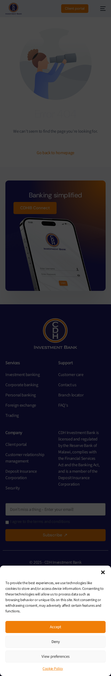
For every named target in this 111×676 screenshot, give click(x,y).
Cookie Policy (53, 668)
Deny (55, 642)
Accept (55, 627)
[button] (103, 572)
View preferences (55, 656)
